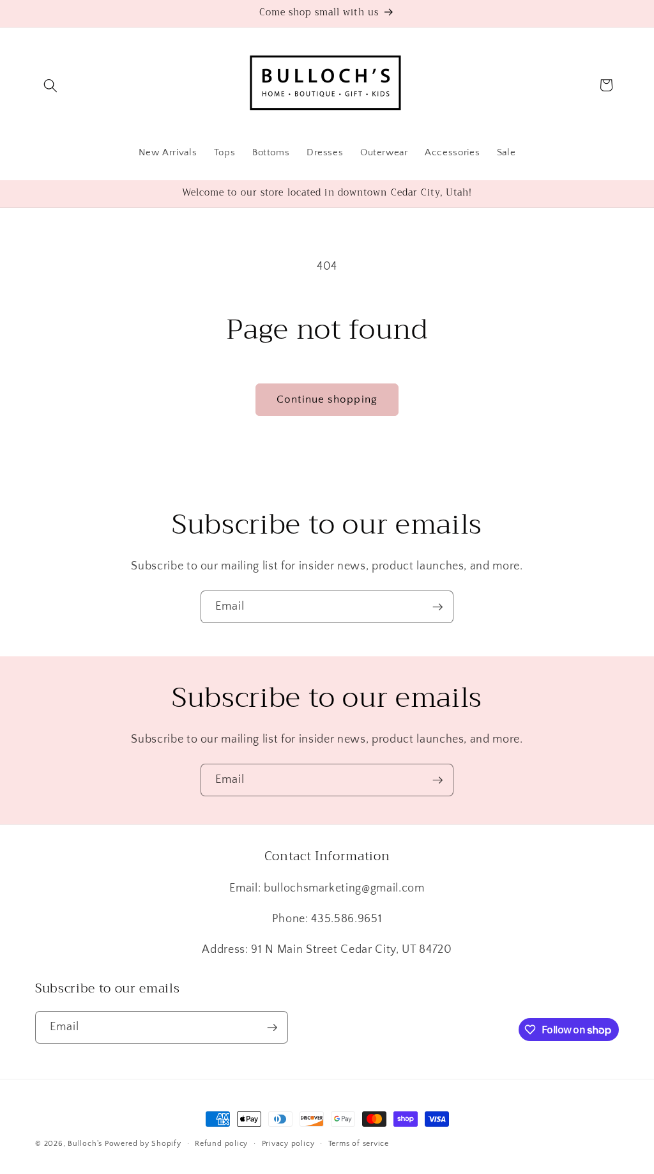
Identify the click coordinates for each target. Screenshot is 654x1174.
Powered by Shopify (143, 1143)
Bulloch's (85, 1143)
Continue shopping (327, 399)
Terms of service (358, 1143)
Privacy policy (288, 1143)
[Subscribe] (437, 607)
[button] (50, 85)
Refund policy (221, 1143)
